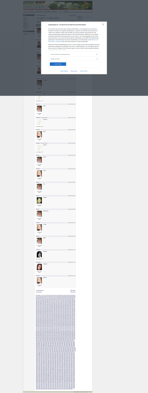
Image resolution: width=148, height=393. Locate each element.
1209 (41, 352)
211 (45, 303)
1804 (41, 388)
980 (44, 339)
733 (74, 327)
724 (58, 327)
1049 (37, 343)
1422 (62, 365)
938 (47, 337)
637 (60, 323)
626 (40, 323)
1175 (43, 350)
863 (71, 333)
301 (49, 307)
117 (74, 298)
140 (36, 300)
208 (40, 303)
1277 (41, 356)
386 (44, 311)
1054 (48, 343)
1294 (41, 358)
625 (38, 323)
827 (45, 332)
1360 (37, 362)
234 (47, 304)
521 (49, 317)
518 (44, 317)
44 (51, 296)
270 (72, 305)
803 (42, 331)
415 (56, 312)
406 (40, 312)
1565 (39, 374)
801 (38, 331)
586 (47, 320)
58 (69, 296)
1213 (51, 352)
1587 (51, 375)
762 (47, 329)
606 (44, 321)
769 (60, 329)
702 (58, 326)
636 (58, 323)
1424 (67, 365)
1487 (55, 369)
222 (65, 303)
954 (36, 338)
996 (72, 339)
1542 (65, 372)
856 (58, 333)
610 (51, 321)
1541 (62, 372)
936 (44, 337)
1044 (65, 342)
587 (49, 320)
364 (44, 310)
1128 (59, 347)
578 (72, 319)
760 (44, 329)
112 (65, 298)
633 (53, 323)
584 (44, 320)
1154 (37, 349)
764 (51, 329)
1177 (48, 350)
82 (60, 297)
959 (45, 338)
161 (74, 300)
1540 (60, 372)
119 (38, 299)
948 (65, 337)
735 (38, 328)
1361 (39, 362)
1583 (41, 375)
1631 (74, 377)
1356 (67, 361)
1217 (60, 352)
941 (53, 337)
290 (69, 306)
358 (72, 309)
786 (51, 330)
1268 (60, 355)
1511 (71, 370)
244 (65, 304)
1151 (70, 348)
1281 (51, 356)
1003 (47, 340)
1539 (58, 372)
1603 (48, 376)
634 (54, 323)
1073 (53, 344)
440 (62, 313)
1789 (46, 387)
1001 (43, 340)
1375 (71, 362)
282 (54, 306)
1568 (46, 374)
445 (71, 313)
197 (60, 302)
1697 (69, 381)
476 (47, 315)
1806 (46, 388)
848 (44, 333)
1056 (53, 343)
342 (44, 309)
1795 (60, 387)
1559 (65, 373)
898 (54, 335)
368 (51, 310)
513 (74, 316)
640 (65, 323)
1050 (39, 343)
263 (60, 305)
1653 (46, 379)
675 (49, 325)
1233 (58, 353)
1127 (57, 347)
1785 (37, 387)
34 (38, 296)
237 (53, 304)
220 (61, 303)
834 (58, 332)
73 (49, 297)
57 (68, 296)
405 (38, 312)
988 (58, 339)
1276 (39, 356)
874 (51, 334)
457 (53, 314)
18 (58, 295)
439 (60, 313)
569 (56, 319)
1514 (39, 371)
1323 (69, 359)
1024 (58, 341)
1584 (44, 375)
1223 (74, 352)
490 (72, 315)
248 (72, 304)
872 (47, 334)
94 (36, 298)
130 (58, 299)
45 (53, 296)
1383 (51, 363)
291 (71, 306)
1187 (70, 350)
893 (45, 335)
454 (47, 314)
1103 (43, 346)
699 (53, 326)
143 (42, 300)
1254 (67, 354)
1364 (46, 362)
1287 (65, 356)
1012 (68, 340)
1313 (46, 359)
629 (45, 323)
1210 (44, 352)
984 (51, 339)
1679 (67, 380)
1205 (71, 351)
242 (62, 304)
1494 (71, 369)
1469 (53, 368)
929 (70, 336)
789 (56, 330)
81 (59, 297)
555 (71, 318)
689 (74, 325)
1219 (64, 352)
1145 (57, 348)
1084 (39, 345)
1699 (74, 381)
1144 (55, 348)
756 (36, 329)
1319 (60, 359)
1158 (46, 349)
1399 (48, 364)
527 (60, 317)
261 (56, 305)
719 (49, 327)
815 (63, 331)
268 (69, 305)
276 (44, 306)
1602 (46, 376)
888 (36, 335)
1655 (51, 379)
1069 (44, 344)
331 (63, 308)
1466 (46, 368)
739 (45, 328)
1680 (69, 380)
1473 (62, 368)
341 (42, 309)
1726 (58, 383)
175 (60, 301)
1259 (39, 355)
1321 (64, 359)
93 (74, 297)
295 (38, 307)
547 (56, 318)
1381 (46, 363)
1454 (58, 367)
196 (58, 302)
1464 (41, 368)
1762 (62, 385)
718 (47, 327)
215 (52, 303)
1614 (74, 376)
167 (45, 301)
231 (42, 304)
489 (71, 315)
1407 (67, 364)
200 (65, 302)
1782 (69, 386)
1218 (62, 352)
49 (58, 296)
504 (58, 316)
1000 (40, 340)
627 (42, 323)
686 (69, 325)
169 (49, 301)
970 (65, 338)
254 (44, 305)
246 (69, 304)
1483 (46, 369)
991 (63, 339)
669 (38, 325)
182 (72, 301)
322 (47, 308)
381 (74, 310)
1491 (65, 369)
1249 (55, 354)
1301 (58, 358)
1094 (62, 345)
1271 (67, 355)
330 (62, 308)
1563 (74, 373)
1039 (53, 342)
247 (71, 304)
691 (38, 326)
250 (36, 305)
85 (64, 297)
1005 (52, 340)
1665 (74, 379)
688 (72, 325)
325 (53, 308)
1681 (71, 380)
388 (47, 311)
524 (54, 317)
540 (44, 318)
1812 (60, 388)
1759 (55, 385)
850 (47, 333)
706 (65, 326)
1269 (62, 355)
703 (60, 326)
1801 (74, 387)
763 (49, 329)
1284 (58, 356)
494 (40, 316)
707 (67, 326)
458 (54, 314)
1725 (55, 383)
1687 (46, 381)
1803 (39, 388)
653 (49, 324)
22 (63, 295)
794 (65, 330)
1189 (75, 350)
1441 (67, 366)
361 (38, 310)
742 (51, 328)
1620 (48, 377)
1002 (45, 340)
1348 (48, 361)
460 (58, 314)
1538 (55, 372)
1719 (41, 383)
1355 (65, 361)
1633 (39, 378)
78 (55, 297)
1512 (74, 370)
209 (42, 303)
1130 (63, 347)
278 (47, 306)
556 (72, 318)
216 (54, 303)
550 (62, 318)
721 (53, 327)
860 (65, 333)
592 (58, 320)
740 (47, 328)
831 (53, 332)
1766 (71, 385)
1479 (37, 369)
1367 (53, 362)
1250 (58, 354)
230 (40, 304)
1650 (39, 379)
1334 (55, 360)
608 (47, 321)
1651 (41, 379)
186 (40, 302)
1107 (52, 346)
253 (42, 305)
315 (74, 307)
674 (47, 325)
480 (54, 315)
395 (60, 311)
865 (74, 333)
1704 (46, 382)
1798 (67, 387)
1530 (37, 372)
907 (71, 335)
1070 (46, 344)
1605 (53, 376)
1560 (67, 373)
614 (58, 321)
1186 (68, 350)
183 (74, 301)
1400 (51, 364)
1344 (39, 361)
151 (56, 300)
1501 (48, 370)
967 (60, 338)
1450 (48, 367)
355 (67, 309)
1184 (63, 350)
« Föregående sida (40, 290)
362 (40, 310)
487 (67, 315)
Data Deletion (64, 71)
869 (42, 334)
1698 (71, 381)
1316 (53, 359)
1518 (48, 371)
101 (46, 298)
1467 (48, 368)
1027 (65, 341)
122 (43, 299)
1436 (55, 366)
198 (62, 302)
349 (56, 309)
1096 (67, 345)
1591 (60, 375)
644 (72, 323)
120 (40, 299)
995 (71, 339)
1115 (70, 346)
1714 (69, 382)
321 (45, 308)
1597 (74, 375)
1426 (71, 365)
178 (65, 301)
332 (65, 308)
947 (63, 337)
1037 (48, 342)
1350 (53, 361)
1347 (46, 361)
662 (65, 324)
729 (67, 327)
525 (56, 317)
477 (49, 315)
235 (49, 304)
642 (69, 323)
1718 (39, 383)
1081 (71, 344)
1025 (60, 341)
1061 (65, 343)
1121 (43, 347)
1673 (53, 380)
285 (60, 306)
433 (49, 313)
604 (40, 321)
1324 (71, 359)
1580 (74, 374)
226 (72, 303)
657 (56, 324)
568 (54, 319)
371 (56, 310)
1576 (65, 374)
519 (45, 317)
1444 (74, 366)
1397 (44, 364)
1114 (67, 346)
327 (56, 308)
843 (74, 332)
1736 (41, 384)
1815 (67, 388)
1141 (48, 348)
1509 (67, 370)
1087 (46, 345)
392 (54, 311)
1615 (37, 377)
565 (49, 319)
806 (47, 331)
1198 (55, 351)
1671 (48, 380)
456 (51, 314)
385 (42, 311)
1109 (57, 346)
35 (40, 296)
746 (58, 328)
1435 (53, 366)
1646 (69, 378)
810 (54, 331)
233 (45, 304)
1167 (66, 349)
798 (72, 330)
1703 (44, 382)
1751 (37, 385)
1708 (55, 382)
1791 (51, 387)
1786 (39, 387)
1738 (46, 384)
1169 (70, 349)
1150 (68, 348)
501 (53, 316)
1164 (59, 349)
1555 (55, 373)
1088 (48, 345)
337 (74, 308)
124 (47, 299)
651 (45, 324)
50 (59, 296)
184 (36, 302)
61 (73, 296)
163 (38, 301)
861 (67, 333)
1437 (58, 366)
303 (53, 307)
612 (54, 321)
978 (40, 339)
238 (54, 304)
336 (72, 308)
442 (65, 313)
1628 (67, 377)
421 (67, 312)
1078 (65, 344)
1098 (71, 345)
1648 (74, 378)
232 (44, 304)
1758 (53, 385)
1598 (37, 376)
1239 (71, 353)
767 (56, 329)
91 (72, 297)
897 (53, 335)
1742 (55, 384)
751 (67, 328)
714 (40, 327)
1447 (41, 367)
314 (72, 307)
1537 (53, 372)
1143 (52, 348)
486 (65, 315)
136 (69, 299)
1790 (48, 387)
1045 (67, 342)
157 (67, 300)
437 (56, 313)
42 (49, 296)
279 (49, 306)
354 (65, 309)
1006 (54, 340)
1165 (61, 349)
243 (63, 304)
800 (36, 331)
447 (74, 313)
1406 (65, 364)
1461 (74, 367)
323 (49, 308)
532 (69, 317)
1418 (53, 365)
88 (68, 297)
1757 (51, 385)
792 (62, 330)
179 (67, 301)
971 (67, 338)
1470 (55, 368)
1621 (51, 377)
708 (69, 326)
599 (71, 320)
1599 (39, 376)
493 (38, 316)
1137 (39, 348)
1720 (44, 383)
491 (74, 315)
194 (54, 302)
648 (40, 324)
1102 (41, 346)
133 (63, 299)
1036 (46, 342)
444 (69, 313)
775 (71, 329)
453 (45, 314)
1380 (44, 363)
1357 (69, 361)
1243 (41, 354)
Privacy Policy (83, 71)
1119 (39, 347)
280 (51, 306)
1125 (52, 347)
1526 (67, 371)
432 (47, 313)
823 (38, 332)
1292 (37, 358)
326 (54, 308)
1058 (58, 343)
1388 (62, 363)
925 (63, 336)
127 (52, 299)
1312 (44, 359)
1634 (41, 378)
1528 (71, 371)
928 (69, 336)
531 (67, 317)
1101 (39, 346)
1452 (53, 367)
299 (45, 307)
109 (60, 298)
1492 (67, 369)
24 (65, 295)
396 (62, 311)
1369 (58, 362)
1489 (60, 369)
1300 (55, 358)
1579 (71, 374)
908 (72, 335)
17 (56, 295)
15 (54, 295)
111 (64, 298)
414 (54, 312)
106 (55, 298)
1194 (46, 351)
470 (36, 315)
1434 (51, 366)
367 (49, 310)
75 (51, 297)
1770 (41, 386)
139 (74, 299)
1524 (62, 371)
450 (40, 314)
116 (72, 298)
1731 (69, 383)
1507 (62, 370)
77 (54, 297)
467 (71, 314)
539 (42, 318)
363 (42, 310)
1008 (59, 340)
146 (47, 300)
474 (44, 315)
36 (41, 296)
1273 (71, 355)
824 (40, 332)
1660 (62, 379)
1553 (51, 373)
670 (40, 325)
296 (40, 307)
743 (53, 328)
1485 (51, 369)
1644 (65, 378)
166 (44, 301)
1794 (58, 387)
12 (50, 295)
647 (38, 324)
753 (71, 328)
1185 (66, 350)
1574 (60, 374)
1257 (74, 354)
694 (44, 326)
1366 (51, 362)
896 (51, 335)
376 (65, 310)
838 (65, 332)
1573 (58, 374)
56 (67, 296)
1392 (71, 363)
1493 (69, 369)
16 (55, 295)
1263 (48, 355)
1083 (37, 345)
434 (51, 313)
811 (56, 331)
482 (58, 315)
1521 (55, 371)
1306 (69, 358)
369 (53, 310)
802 (40, 331)
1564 (37, 374)
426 (36, 313)
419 (63, 312)
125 (49, 299)
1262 (46, 355)
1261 (44, 355)
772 (65, 329)
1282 (53, 356)
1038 (51, 342)
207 (38, 303)
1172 (37, 350)
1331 (48, 360)
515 (38, 317)
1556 (58, 373)
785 (49, 330)
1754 (44, 385)
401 (71, 311)
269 (71, 305)
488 (69, 315)
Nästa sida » (73, 290)
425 (74, 312)
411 (49, 312)
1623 (55, 377)
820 (72, 331)
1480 (39, 369)
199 (63, 302)
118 (36, 299)
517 (42, 317)
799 (74, 330)
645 (74, 323)
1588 (53, 375)
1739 (48, 384)
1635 (44, 378)
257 (49, 305)
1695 (65, 381)
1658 (58, 379)
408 (44, 312)
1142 (50, 348)
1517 (46, 371)
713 (38, 327)
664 (69, 324)
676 (51, 325)
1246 (48, 354)
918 (51, 336)
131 (60, 299)
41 (47, 296)
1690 (53, 381)
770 (62, 329)
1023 (55, 341)
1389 (65, 363)
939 (49, 337)
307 (60, 307)
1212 (48, 352)
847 (42, 333)
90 (71, 297)
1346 (44, 361)
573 (63, 319)
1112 (63, 346)
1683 (37, 381)
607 (45, 321)
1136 (37, 348)
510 (69, 316)
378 (69, 310)
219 (60, 303)
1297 (48, 358)
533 (71, 317)
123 (45, 299)
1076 (60, 344)
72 (47, 297)
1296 (46, 358)
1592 (62, 375)
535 (74, 317)
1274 (74, 355)
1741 (53, 384)
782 (44, 330)
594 (62, 320)
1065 (74, 343)
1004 (50, 340)
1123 (48, 347)
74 (50, 297)
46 (54, 296)
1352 (58, 361)
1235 (62, 353)
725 (60, 327)
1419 (55, 365)
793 (63, 330)
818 (69, 331)
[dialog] (74, 48)
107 (57, 298)
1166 (63, 349)
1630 (71, 377)
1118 (37, 347)
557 (74, 318)
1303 (62, 358)
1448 (44, 367)
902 (62, 335)
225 (70, 303)
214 (51, 303)
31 (74, 295)
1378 (39, 363)
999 (38, 340)
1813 (62, 388)
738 (44, 328)
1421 (60, 365)
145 (45, 300)
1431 (44, 366)
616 (61, 321)
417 (60, 312)
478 (51, 315)
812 (58, 331)
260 (54, 305)
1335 (58, 360)
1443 (71, 366)
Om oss (85, 391)
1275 (37, 356)
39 (45, 296)
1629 (69, 377)
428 (40, 313)
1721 (46, 383)
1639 (53, 378)
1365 (48, 362)
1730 (67, 383)
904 (65, 335)
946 (62, 337)
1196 (50, 351)
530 (65, 317)
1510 (69, 370)
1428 (37, 366)
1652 (44, 379)
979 (42, 339)
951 (71, 337)
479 (53, 315)
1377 (37, 363)
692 (40, 326)
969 (63, 338)
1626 (62, 377)
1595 (69, 375)
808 (51, 331)
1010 (64, 340)
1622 (53, 377)
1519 (51, 371)
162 (36, 301)
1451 (51, 367)
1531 (39, 372)
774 (69, 329)
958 (44, 338)
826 (44, 332)
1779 (62, 386)
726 (62, 327)
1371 (62, 362)
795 (67, 330)
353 (63, 309)
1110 (59, 346)
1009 (61, 340)
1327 (39, 360)
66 (40, 297)
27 (69, 295)
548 (58, 318)
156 (65, 300)
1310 (39, 359)
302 (51, 307)
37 (42, 296)
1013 (70, 340)
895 (49, 335)
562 (44, 319)
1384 (53, 363)
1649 (37, 379)
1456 (62, 367)
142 (40, 300)
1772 (46, 386)
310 (65, 307)
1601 (44, 376)
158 (69, 300)
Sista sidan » (73, 291)
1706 (51, 382)
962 (51, 338)
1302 (60, 358)
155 (63, 300)
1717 (37, 383)
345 (49, 309)
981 (45, 339)
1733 (74, 383)
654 (51, 324)
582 (40, 320)
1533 (44, 372)
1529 (74, 371)
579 (74, 319)
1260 (41, 355)
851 (49, 333)
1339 (67, 360)
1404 (60, 364)
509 (67, 316)
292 (72, 306)
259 (53, 305)
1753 (41, 385)
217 (56, 303)
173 (56, 301)
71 (46, 297)
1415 (46, 365)
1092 (58, 345)
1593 (65, 375)
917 (49, 336)
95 (37, 298)
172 (54, 301)
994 (69, 339)
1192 (41, 351)
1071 (48, 344)
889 (38, 335)
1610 (65, 376)
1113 (65, 346)
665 (71, 324)
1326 (37, 360)
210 (44, 303)
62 (74, 296)
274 (40, 306)
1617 (41, 377)
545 (53, 318)
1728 (62, 383)
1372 (65, 362)
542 (47, 318)
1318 (58, 359)
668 (36, 325)
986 (54, 339)
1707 (53, 382)
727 (63, 327)
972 (69, 338)
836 (62, 332)
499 (49, 316)
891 (42, 335)
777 (74, 329)
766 (54, 329)
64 (37, 297)
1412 (39, 365)
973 (71, 338)
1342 (74, 360)
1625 (60, 377)
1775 (53, 386)
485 (63, 315)
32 (36, 296)
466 (69, 314)
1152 (72, 348)
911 (38, 336)
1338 (65, 360)
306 (58, 307)
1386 (58, 363)
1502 (51, 370)
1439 (62, 366)
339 (38, 309)
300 (47, 307)
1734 (37, 384)
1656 (53, 379)
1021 (51, 341)
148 (51, 300)
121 (42, 299)
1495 (74, 369)
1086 (44, 345)
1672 (51, 380)
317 (38, 308)
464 (65, 314)
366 (47, 310)
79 (56, 297)
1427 (74, 365)
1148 (63, 348)
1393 (74, 363)
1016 (39, 341)
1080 (69, 344)
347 (53, 309)
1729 (65, 383)
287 (63, 306)
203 (71, 302)
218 (58, 303)
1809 (53, 388)
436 (54, 313)
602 (36, 321)
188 (44, 302)
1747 (67, 384)
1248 (53, 354)
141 (38, 300)
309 (63, 307)
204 (72, 302)
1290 (71, 356)
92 (73, 297)
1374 (69, 362)
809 (53, 331)
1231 (53, 353)
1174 (41, 350)
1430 (41, 366)
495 (42, 316)
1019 (46, 341)
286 (62, 306)
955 (38, 338)
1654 (48, 379)
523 (53, 317)
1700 (37, 382)
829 (49, 332)
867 (38, 334)
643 (71, 323)
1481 (41, 369)
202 (69, 302)
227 (74, 303)
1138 (41, 348)
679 (56, 325)
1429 (39, 366)
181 (71, 301)
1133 (70, 347)
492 (36, 316)
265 (63, 305)
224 (69, 303)
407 (42, 312)
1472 (60, 368)
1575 (62, 374)
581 (38, 320)
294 (36, 307)
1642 (60, 378)
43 (50, 296)
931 (74, 336)
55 (65, 296)
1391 (69, 363)
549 (60, 318)
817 (67, 331)
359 (74, 309)
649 (42, 324)
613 (56, 321)
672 (44, 325)
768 (58, 329)
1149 (66, 348)
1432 (46, 366)
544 (51, 318)
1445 (37, 367)
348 (54, 309)
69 (44, 297)
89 (69, 297)
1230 (51, 353)
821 (74, 331)
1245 (46, 354)
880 (62, 334)
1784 (74, 386)
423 (70, 312)
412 (51, 312)
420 (65, 312)
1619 (46, 377)
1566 (41, 374)
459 (56, 314)
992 (65, 339)
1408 (69, 364)
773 (67, 329)
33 (37, 296)
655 (53, 324)
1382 (48, 363)
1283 (55, 356)
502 (54, 316)
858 (62, 333)
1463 (39, 368)
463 (63, 314)
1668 (41, 380)
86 (65, 297)
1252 (62, 354)
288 (65, 306)
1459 (69, 367)
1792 (53, 387)
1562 (71, 373)
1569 (48, 374)
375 (63, 310)
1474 (65, 368)
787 (53, 330)
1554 (53, 373)
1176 (46, 350)
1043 (62, 342)
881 (63, 334)
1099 (74, 345)
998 (36, 340)
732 (72, 327)
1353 (60, 361)
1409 (71, 364)
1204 (68, 351)
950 (69, 337)
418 (61, 312)
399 (67, 311)
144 (44, 300)
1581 (37, 375)
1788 (44, 387)
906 (69, 335)
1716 (74, 382)
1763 (65, 385)
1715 (71, 382)
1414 (44, 365)
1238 (69, 353)
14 (52, 295)
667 (74, 324)
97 (40, 298)
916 (47, 336)
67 (41, 297)
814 (61, 331)
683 (63, 325)
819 (70, 331)
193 (53, 302)
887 (74, 334)
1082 (74, 344)
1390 (67, 363)
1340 (69, 360)
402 (72, 311)
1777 (58, 386)
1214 (53, 352)
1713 (67, 382)
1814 (64, 388)
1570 (51, 374)
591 (56, 320)
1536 (51, 372)
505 (60, 316)
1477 (71, 368)
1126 (54, 347)
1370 (60, 362)
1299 (53, 358)
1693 (60, 381)
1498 (41, 370)
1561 (69, 373)
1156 (41, 349)
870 (44, 334)
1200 (59, 351)
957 (42, 338)
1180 (55, 350)
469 (74, 314)
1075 (58, 344)
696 (47, 326)
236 (51, 304)
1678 (65, 380)
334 (69, 308)
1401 (53, 364)
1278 (44, 356)
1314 (48, 359)
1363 (44, 362)
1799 (69, 387)
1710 (60, 382)
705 (63, 326)
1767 (74, 385)
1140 (46, 348)
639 (63, 323)
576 (69, 319)
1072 (51, 344)
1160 (50, 349)
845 (38, 333)
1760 (58, 385)
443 (67, 313)
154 (62, 300)
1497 (39, 370)
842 (72, 332)
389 (49, 311)
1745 (62, 384)
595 (63, 320)
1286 (62, 356)
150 (54, 300)
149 (53, 300)
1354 (62, 361)
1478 (74, 368)
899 (56, 335)
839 (67, 332)
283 (56, 306)
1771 (44, 386)
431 (45, 313)
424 (72, 312)
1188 (72, 350)
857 (60, 333)
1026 (62, 341)
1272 (69, 355)
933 (38, 337)
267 (67, 305)
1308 (74, 358)
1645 (67, 378)
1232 (55, 353)
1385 (55, 363)
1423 (64, 365)
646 (36, 324)
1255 (69, 354)
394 (58, 311)
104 (51, 298)
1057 (55, 343)
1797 (65, 387)
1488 (58, 369)
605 (42, 321)
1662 (67, 379)
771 (63, 329)
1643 (62, 378)
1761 (60, 385)
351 (60, 309)
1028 (67, 341)
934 (40, 337)
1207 (37, 352)
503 (56, 316)
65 (38, 297)
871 (45, 334)
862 (69, 333)
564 (47, 319)
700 (54, 326)
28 (70, 295)
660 (62, 324)
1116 (72, 346)
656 (54, 324)
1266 (55, 355)
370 (54, 310)
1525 (65, 371)
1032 (37, 342)
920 (54, 336)
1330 (46, 360)
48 (56, 296)
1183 (61, 350)
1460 (71, 367)
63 (36, 297)
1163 (57, 349)
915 (45, 336)
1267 (58, 355)
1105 (48, 346)
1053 (46, 343)
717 (45, 327)
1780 (65, 386)
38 (44, 296)
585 (45, 320)
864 (72, 333)
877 (56, 334)
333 (67, 308)
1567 (44, 374)
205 (74, 302)
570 (58, 319)
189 (45, 302)
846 (40, 333)
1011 (66, 340)
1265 (53, 355)
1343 (37, 361)
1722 (48, 383)
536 (36, 318)
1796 (62, 387)
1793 (55, 387)
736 (40, 328)
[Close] (103, 25)
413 (52, 312)
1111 (61, 346)
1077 (62, 344)
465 (67, 314)
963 (53, 338)
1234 (60, 353)
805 (45, 331)
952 (72, 337)
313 (70, 307)
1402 (55, 364)
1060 (62, 343)
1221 (69, 352)
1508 (65, 370)
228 (36, 304)
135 (67, 299)
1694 (62, 381)
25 (67, 295)
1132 (68, 347)
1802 (37, 388)
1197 (52, 351)
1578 (69, 374)
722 (54, 327)
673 (45, 325)
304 (54, 307)
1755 (46, 385)
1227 (44, 353)
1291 (74, 356)
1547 (37, 373)
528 (62, 317)
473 (42, 315)
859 (63, 333)
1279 (46, 356)
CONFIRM (58, 64)
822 (36, 332)
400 (69, 311)
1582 (39, 375)
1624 (58, 377)
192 (51, 302)
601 (74, 320)
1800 (71, 387)
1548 (39, 373)
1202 (64, 351)
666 (72, 324)
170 (51, 301)
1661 (65, 379)
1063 (69, 343)
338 (36, 309)
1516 (44, 371)
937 (45, 337)
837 (63, 332)
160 (72, 300)
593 (60, 320)
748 (62, 328)
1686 (44, 381)
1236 (65, 353)
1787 (41, 387)
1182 (59, 350)
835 (60, 332)
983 (49, 339)
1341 (71, 360)
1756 (48, 385)
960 (47, 338)
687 (71, 325)
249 (74, 304)
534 (72, 317)
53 (63, 296)
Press (81, 391)
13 (51, 295)
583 (42, 320)
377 (67, 310)
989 (60, 339)
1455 (60, 367)
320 (44, 308)
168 (47, 301)
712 (36, 327)
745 (56, 328)
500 (51, 316)
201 (67, 302)
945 (60, 337)
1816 (69, 388)
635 (56, 323)
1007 (57, 340)
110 (62, 298)
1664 (71, 379)
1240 (74, 353)
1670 (46, 380)
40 (46, 296)
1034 (41, 342)
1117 (74, 346)
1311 (41, 359)
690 (36, 326)
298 (44, 307)
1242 (39, 354)
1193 (43, 351)
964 (54, 338)
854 (54, 333)
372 (58, 310)
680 (58, 325)
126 (51, 299)
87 (67, 297)
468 (72, 314)
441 (63, 313)
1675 (58, 380)
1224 (37, 353)
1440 (65, 366)
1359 (74, 361)
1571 (53, 374)
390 (51, 311)
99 (42, 298)
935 (42, 337)
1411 (37, 365)
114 (69, 298)
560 (40, 319)
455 (49, 314)
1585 (46, 375)
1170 (72, 349)
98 (41, 298)
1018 (44, 341)
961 (49, 338)
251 (38, 305)
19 (59, 295)
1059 (60, 343)
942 (54, 337)
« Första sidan (39, 291)
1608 (60, 376)
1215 (55, 352)
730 (69, 327)
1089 (51, 345)
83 (62, 297)
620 (69, 321)
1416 (48, 365)
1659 (60, 379)
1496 (37, 370)
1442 (69, 366)
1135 (74, 347)
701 (56, 326)
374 (62, 310)
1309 (37, 359)
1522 (58, 371)
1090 (53, 345)
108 (58, 298)
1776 (55, 386)
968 (62, 338)
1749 (71, 384)
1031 (74, 341)
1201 (61, 351)
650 (44, 324)
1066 (37, 344)
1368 (55, 362)
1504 (55, 370)
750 (65, 328)
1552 (48, 373)
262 (58, 305)
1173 (39, 350)
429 (42, 313)
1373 (67, 362)
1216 (58, 352)
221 (63, 303)
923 (60, 336)
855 (56, 333)
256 (47, 305)
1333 (53, 360)
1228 (46, 353)
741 (49, 328)
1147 (61, 348)
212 (47, 303)
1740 (51, 384)
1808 (51, 388)
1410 (74, 364)
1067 (39, 344)
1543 (67, 372)
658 (58, 324)
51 (60, 296)
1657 (55, 379)
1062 (67, 343)
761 (45, 329)
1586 (48, 375)
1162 (55, 349)
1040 (55, 342)
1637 (48, 378)
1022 (53, 341)
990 (62, 339)
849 (45, 333)
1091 (55, 345)
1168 (68, 349)
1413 (41, 365)
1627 (65, 377)
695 (45, 326)
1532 (41, 372)
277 (45, 306)
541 (45, 318)
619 (67, 321)
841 (71, 332)
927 (67, 336)
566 (51, 319)
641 (67, 323)
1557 (60, 373)
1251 (60, 354)
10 (47, 295)
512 (72, 316)
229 (38, 304)
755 (74, 328)
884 (69, 334)
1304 (65, 358)
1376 (74, 362)
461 (60, 314)
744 (54, 328)
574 (65, 319)
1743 (58, 384)
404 (36, 312)
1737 (44, 384)
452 (44, 314)
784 (47, 330)
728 (65, 327)
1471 (58, 368)
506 (62, 316)
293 (74, 306)
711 (74, 326)
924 (61, 336)
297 (42, 307)
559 (38, 319)
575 (67, 319)
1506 (60, 370)
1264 (51, 355)
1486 (53, 369)
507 (63, 316)
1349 (51, 361)
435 (53, 313)
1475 (67, 368)
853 (53, 333)
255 (45, 305)
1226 (41, 353)
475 (45, 315)
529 (63, 317)
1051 (41, 343)
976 (36, 339)
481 (56, 315)
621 (70, 321)
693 (42, 326)
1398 (46, 364)
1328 (41, 360)
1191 (39, 351)
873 (49, 334)
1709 (58, 382)
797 (71, 330)
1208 (39, 352)
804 (44, 331)
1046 (69, 342)
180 (69, 301)
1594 (67, 375)
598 (69, 320)
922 (58, 336)
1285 (60, 356)
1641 (58, 378)
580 (36, 320)
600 (72, 320)
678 (54, 325)
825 (42, 332)
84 (63, 297)
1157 (43, 349)
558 (36, 319)
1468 (51, 368)
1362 (41, 362)
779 (38, 330)
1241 (37, 354)
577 (71, 319)
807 (49, 331)
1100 (37, 346)
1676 (60, 380)
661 (63, 324)
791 (60, 330)
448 (36, 314)
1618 (44, 377)
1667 (39, 380)
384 (40, 311)
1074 (55, 344)
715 (42, 327)
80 (58, 297)
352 (62, 309)
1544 (69, 372)
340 (40, 309)
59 (71, 296)
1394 (37, 364)
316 (36, 308)
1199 (57, 351)
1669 (44, 380)
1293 (39, 358)
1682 (74, 380)
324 (51, 308)
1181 (57, 350)
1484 (48, 369)
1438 (60, 366)
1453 (55, 367)
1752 (39, 385)
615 (60, 321)
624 (36, 323)
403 (74, 311)
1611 (67, 376)
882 (65, 334)
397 (63, 311)
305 (56, 307)
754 (72, 328)
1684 (39, 381)
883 (67, 334)
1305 (67, 358)
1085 (41, 345)
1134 (72, 347)
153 (60, 300)
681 (60, 325)
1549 (41, 373)
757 (38, 329)
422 (69, 312)
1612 (69, 376)
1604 (51, 376)
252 (40, 305)
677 (53, 325)
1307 (71, 358)
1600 (41, 376)
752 (69, 328)
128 (54, 299)
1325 (74, 359)
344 (47, 309)
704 (62, 326)
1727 (60, 383)
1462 (37, 368)
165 (42, 301)
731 (71, 327)
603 (38, 321)
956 (40, 338)
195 (56, 302)
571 (60, 319)
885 (71, 334)
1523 (60, 371)
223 (67, 303)
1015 (37, 341)
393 (56, 311)
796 (69, 330)
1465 (44, 368)
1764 (67, 385)
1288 (67, 356)
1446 (39, 367)
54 (64, 296)
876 (54, 334)
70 (45, 297)
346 (51, 309)
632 (51, 323)
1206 (73, 351)
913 (42, 336)
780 (40, 330)
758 (40, 329)
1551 (46, 373)
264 (62, 305)
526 (58, 317)
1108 (55, 346)
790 (58, 330)
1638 (51, 378)
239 (56, 304)
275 (42, 306)
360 (36, 310)
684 (65, 325)
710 (72, 326)
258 (51, 305)
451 (42, 314)
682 (62, 325)
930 (72, 336)
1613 (71, 376)
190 (47, 302)
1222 (71, 352)
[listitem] (74, 54)
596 (65, 320)
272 (36, 306)
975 (74, 338)
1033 (39, 342)
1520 (53, 371)
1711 (62, 382)
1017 (41, 341)
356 (69, 309)
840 (69, 332)
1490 (62, 369)
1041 (58, 342)
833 (56, 332)
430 (44, 313)
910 (36, 336)
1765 (69, 385)
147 (49, 300)
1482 (44, 369)
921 (56, 336)
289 (67, 306)
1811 (58, 388)
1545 (71, 372)
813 (60, 331)
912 (40, 336)
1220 (67, 352)
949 (67, 337)
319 (42, 308)
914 (43, 336)
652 (47, 324)
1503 (53, 370)
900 (58, 335)
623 (74, 321)
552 (65, 318)
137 (70, 299)
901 (60, 335)
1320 (62, 359)
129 (56, 299)
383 (38, 311)
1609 (62, 376)
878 (58, 334)
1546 (74, 372)
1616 (39, 377)
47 (55, 296)
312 (69, 307)
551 (63, 318)
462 (62, 314)
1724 (53, 383)
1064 (71, 343)
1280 (48, 356)
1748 (69, 384)
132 (61, 299)
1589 (55, 375)
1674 (55, 380)
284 (58, 306)
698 (51, 326)
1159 (48, 349)
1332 (51, 360)
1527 (69, 371)
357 (71, 309)
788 (54, 330)
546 (54, 318)
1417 (51, 365)
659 (60, 324)
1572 (55, 374)
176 (62, 301)
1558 (62, 373)
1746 (65, 384)
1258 (37, 355)
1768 (37, 386)
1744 (60, 384)
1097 (69, 345)
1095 (65, 345)
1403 (58, 364)
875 (53, 334)
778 (36, 330)
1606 (55, 376)
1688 (48, 381)
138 (72, 299)
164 (40, 301)
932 (36, 337)
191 (49, 302)
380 (72, 310)
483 (60, 315)
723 (56, 327)
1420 (58, 365)
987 (56, 339)
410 (47, 312)
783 (45, 330)
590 (54, 320)
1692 (58, 381)
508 (65, 316)
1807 (48, 388)
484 (62, 315)
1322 (67, 359)
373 (60, 310)
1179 (52, 350)
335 (71, 308)
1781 (67, 386)
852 (51, 333)
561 (42, 319)
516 (40, 317)
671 (42, 325)
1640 (55, 378)
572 (62, 319)
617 (63, 321)
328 (58, 308)
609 (49, 321)
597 (67, 320)
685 (67, 325)
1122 (46, 347)
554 (69, 318)
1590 (58, 375)
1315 (51, 359)
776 (72, 329)
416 (58, 312)
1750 (74, 384)
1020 (48, 341)
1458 (67, 367)
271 (74, 305)
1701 (39, 382)
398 (65, 311)
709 (71, 326)
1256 (71, 354)
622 (72, 321)
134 (65, 299)
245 (67, 304)
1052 (44, 343)
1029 (69, 341)
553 (67, 318)
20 (60, 295)
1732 (71, 383)
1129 (61, 347)
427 (38, 313)
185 (38, 302)
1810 (55, 388)
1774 (51, 386)
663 (67, 324)
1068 (41, 344)
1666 (37, 380)
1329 (44, 360)
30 (73, 295)
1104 (46, 346)
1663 (69, 379)
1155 (39, 349)
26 (68, 295)
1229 (48, 353)
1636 (46, 378)
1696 (67, 381)
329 (60, 308)
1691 (55, 381)
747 (60, 328)
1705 (48, 382)
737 (42, 328)
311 (67, 307)
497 (45, 316)
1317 (55, 359)
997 (74, 339)
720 (51, 327)
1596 (71, 375)
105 (53, 298)
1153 (75, 348)
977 (38, 339)
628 (44, 323)
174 (58, 301)
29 (72, 295)
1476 (69, 368)
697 (49, 326)
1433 (48, 366)
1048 (74, 342)
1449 (46, 367)
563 (45, 319)
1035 (44, 342)
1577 (67, 374)
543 (49, 318)
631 (49, 323)
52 (62, 296)
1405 (62, 364)
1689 (51, 381)
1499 (44, 370)
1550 (44, 373)
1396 (41, 364)
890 (40, 335)
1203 (66, 351)
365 (45, 310)
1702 (41, 382)
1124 (50, 347)
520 (47, 317)
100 (44, 298)
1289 (69, 356)
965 (56, 338)
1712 (64, 382)
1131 (66, 347)
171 (53, 301)
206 (36, 303)
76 (53, 297)
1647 (71, 378)
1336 (60, 360)
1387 (60, 363)
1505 (58, 370)
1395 (39, 364)
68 (42, 297)
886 (72, 334)
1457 (65, 367)
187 (42, 302)
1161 (52, 349)
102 (48, 298)
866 (36, 334)
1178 (50, 350)
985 (53, 339)
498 (47, 316)
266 (65, 305)
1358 (71, 361)
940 (51, 337)
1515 (41, 371)
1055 (51, 343)
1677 (62, 380)
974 (72, 338)
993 (67, 339)
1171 (75, 349)
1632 (37, 378)
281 (53, 306)
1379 (41, 363)
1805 (44, 388)
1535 (48, 372)
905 (67, 335)
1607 (58, 376)
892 (44, 335)
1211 (46, 352)
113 (67, 298)
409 (45, 312)
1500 (46, 370)
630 (47, 323)
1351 (55, 361)
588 (51, 320)
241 (60, 304)
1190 (37, 351)
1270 (65, 355)
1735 (39, 384)
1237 (67, 353)
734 (36, 328)
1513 (37, 371)
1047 (71, 342)
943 (56, 337)
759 (42, 329)
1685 (41, 381)
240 (58, 304)
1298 (51, 358)
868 (40, 334)
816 (65, 331)
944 (58, 337)
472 (40, 315)
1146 (59, 348)
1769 (39, 386)
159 (71, 300)
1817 (71, 388)
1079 (67, 344)
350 (58, 309)
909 (74, 335)
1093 (60, 345)
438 (58, 313)
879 (60, 334)
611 (52, 321)
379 (71, 310)
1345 (41, 361)
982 (47, 339)
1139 (43, 348)
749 (63, 328)
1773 (48, 386)
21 (61, 295)
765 (53, 329)
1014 (73, 340)
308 (62, 307)
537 (38, 318)
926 (65, 336)
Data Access (74, 71)
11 (49, 295)
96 (38, 298)
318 (40, 308)
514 (36, 317)
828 (47, 332)
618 (65, 321)
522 (51, 317)
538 (40, 318)
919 (52, 336)
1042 (60, 342)
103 (49, 298)
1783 (71, 386)
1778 (60, 386)
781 (42, 330)
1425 (69, 365)
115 (70, 298)
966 (58, 338)
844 (36, 333)
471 (38, 315)
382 (36, 311)
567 (53, 319)
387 (45, 311)
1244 (44, 354)
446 (72, 313)
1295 (44, 358)
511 (70, 316)
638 (62, 323)
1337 (62, 360)
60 (72, 296)
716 (44, 327)
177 (63, 301)
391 (53, 311)
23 (64, 295)
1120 (41, 347)
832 (54, 332)
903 (63, 335)
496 (44, 316)
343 (45, 309)
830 (51, 332)
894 (47, 335)
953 (74, 337)
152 (58, 300)
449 (38, 314)
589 (53, 320)
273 (38, 306)
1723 (51, 383)
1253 (65, 354)
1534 (46, 372)
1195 (48, 351)
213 (49, 303)
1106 (50, 346)
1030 (71, 341)
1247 (51, 354)
